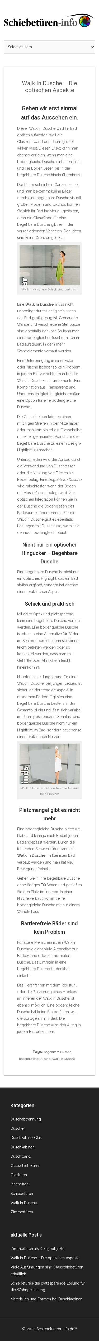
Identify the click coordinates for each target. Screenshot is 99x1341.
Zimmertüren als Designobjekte (37, 1249)
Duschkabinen (23, 1147)
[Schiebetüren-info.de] (49, 20)
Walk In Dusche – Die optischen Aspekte (45, 1258)
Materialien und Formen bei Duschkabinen (46, 1299)
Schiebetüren (22, 1193)
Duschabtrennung (26, 1119)
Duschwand (21, 1156)
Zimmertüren (22, 1212)
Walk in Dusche (30, 381)
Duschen (18, 1128)
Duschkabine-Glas (26, 1138)
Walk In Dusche (63, 1059)
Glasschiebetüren (25, 1165)
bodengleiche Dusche (34, 1059)
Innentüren (20, 1184)
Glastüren (19, 1175)
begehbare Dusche (57, 1052)
